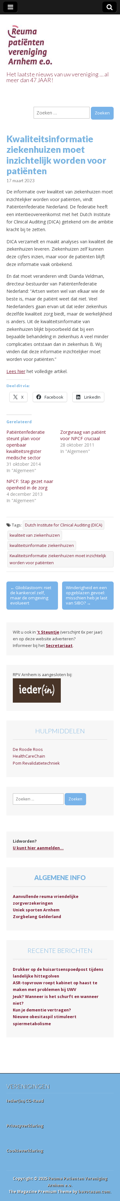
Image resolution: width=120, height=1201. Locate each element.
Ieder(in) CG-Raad (25, 1101)
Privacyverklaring (25, 1125)
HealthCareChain (29, 756)
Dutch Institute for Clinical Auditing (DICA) (63, 525)
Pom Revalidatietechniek (36, 763)
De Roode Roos (28, 749)
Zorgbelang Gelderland (37, 916)
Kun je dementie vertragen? (42, 1010)
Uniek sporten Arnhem (36, 910)
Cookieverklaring (24, 1150)
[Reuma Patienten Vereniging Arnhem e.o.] (30, 41)
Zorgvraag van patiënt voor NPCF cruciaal (83, 435)
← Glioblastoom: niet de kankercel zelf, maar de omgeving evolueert (30, 595)
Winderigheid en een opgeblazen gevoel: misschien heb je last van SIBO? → (86, 595)
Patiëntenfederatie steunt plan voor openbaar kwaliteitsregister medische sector (25, 445)
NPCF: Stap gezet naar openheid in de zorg (29, 484)
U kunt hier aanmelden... (38, 848)
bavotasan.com (94, 1191)
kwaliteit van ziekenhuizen (35, 535)
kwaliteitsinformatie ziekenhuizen (42, 545)
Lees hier (15, 371)
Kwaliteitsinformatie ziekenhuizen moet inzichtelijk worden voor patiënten (58, 559)
